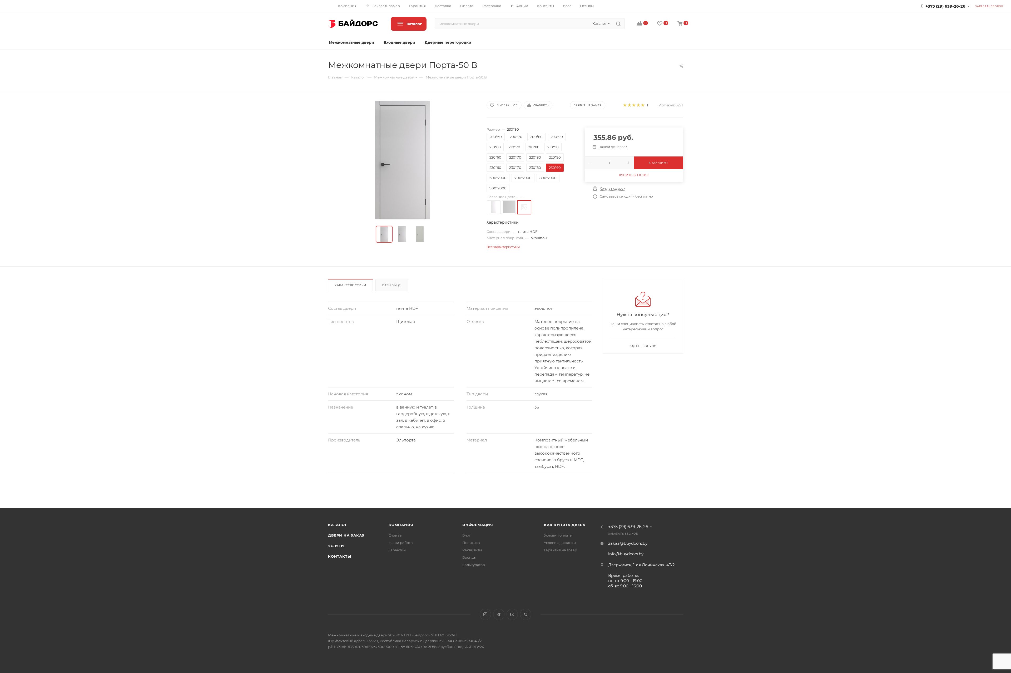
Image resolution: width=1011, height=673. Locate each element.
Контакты (339, 556)
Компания (401, 525)
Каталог (337, 525)
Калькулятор (473, 565)
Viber (525, 614)
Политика (471, 543)
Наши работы (401, 543)
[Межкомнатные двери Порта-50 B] (402, 160)
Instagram (485, 614)
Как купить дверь (564, 525)
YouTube (512, 614)
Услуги (336, 546)
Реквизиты (472, 550)
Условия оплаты (558, 535)
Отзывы (395, 535)
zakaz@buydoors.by (627, 543)
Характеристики (350, 285)
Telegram (498, 614)
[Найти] (618, 23)
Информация (477, 525)
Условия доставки (560, 543)
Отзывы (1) (392, 285)
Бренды (469, 557)
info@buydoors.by (625, 553)
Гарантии (397, 550)
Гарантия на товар (560, 550)
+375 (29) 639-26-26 (945, 6)
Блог (466, 535)
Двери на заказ (346, 535)
